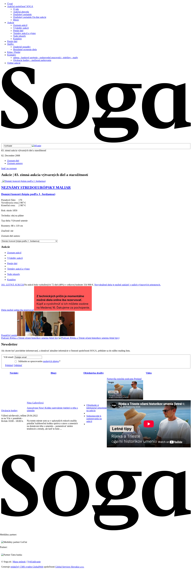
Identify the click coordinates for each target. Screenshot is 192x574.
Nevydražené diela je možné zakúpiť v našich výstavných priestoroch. (127, 284)
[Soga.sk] (96, 142)
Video (149, 373)
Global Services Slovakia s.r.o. (69, 566)
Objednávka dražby (93, 373)
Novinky (14, 373)
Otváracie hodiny (9, 410)
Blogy (54, 373)
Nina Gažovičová (35, 402)
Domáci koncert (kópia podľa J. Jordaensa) (28, 194)
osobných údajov (51, 361)
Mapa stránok (19, 561)
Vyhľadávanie (34, 561)
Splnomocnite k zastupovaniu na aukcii (94, 419)
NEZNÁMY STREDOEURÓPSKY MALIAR (36, 187)
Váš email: (9, 357)
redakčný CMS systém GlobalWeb (26, 566)
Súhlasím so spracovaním (39, 361)
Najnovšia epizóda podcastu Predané (124, 379)
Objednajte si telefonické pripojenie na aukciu (96, 408)
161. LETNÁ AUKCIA (12, 284)
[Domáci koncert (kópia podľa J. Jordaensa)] (23, 181)
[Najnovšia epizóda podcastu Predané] (125, 399)
